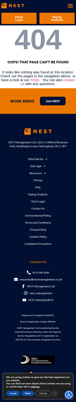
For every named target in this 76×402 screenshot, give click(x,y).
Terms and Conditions (38, 222)
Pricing (38, 180)
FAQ (37, 187)
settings (35, 386)
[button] (70, 5)
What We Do (35, 159)
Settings (43, 393)
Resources (36, 173)
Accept (13, 393)
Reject (28, 393)
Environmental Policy (38, 215)
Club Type (36, 166)
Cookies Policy (37, 236)
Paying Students (38, 194)
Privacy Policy (38, 229)
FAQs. (35, 80)
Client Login (38, 201)
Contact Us (38, 208)
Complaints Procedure (38, 243)
